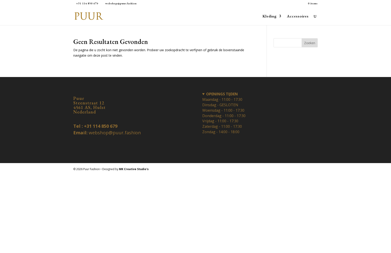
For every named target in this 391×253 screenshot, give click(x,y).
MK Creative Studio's (134, 169)
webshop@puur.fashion (115, 133)
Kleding (269, 16)
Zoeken (309, 43)
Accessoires (298, 16)
